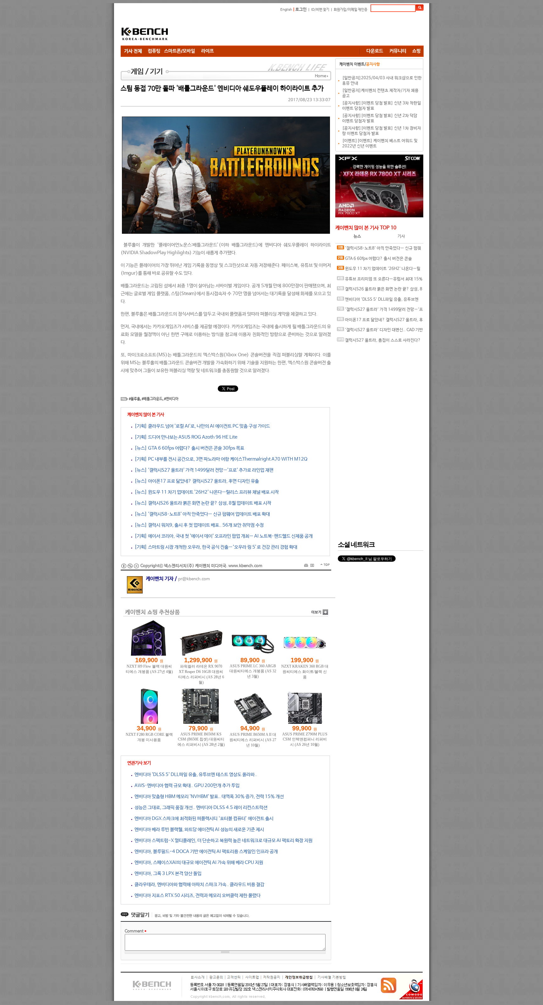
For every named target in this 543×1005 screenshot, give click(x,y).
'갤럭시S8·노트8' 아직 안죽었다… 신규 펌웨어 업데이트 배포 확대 (379, 250)
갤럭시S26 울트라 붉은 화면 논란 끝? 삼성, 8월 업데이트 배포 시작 (379, 291)
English (286, 10)
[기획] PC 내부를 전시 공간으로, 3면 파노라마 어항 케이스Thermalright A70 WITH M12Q (219, 459)
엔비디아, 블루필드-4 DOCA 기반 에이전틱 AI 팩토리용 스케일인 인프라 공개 (205, 851)
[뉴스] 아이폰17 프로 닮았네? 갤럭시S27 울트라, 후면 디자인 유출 (195, 481)
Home (320, 76)
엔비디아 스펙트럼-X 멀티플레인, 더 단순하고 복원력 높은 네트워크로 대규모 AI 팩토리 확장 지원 (222, 840)
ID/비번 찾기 (320, 10)
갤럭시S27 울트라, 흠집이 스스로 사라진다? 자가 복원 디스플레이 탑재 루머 (379, 342)
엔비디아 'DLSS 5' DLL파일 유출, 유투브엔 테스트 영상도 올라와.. (194, 774)
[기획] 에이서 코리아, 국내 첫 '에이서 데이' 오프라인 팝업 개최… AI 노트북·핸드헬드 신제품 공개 (222, 536)
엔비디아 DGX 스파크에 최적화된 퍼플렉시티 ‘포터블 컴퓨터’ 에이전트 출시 (202, 818)
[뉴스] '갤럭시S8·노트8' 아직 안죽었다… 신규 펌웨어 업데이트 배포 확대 (201, 514)
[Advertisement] (309, 30)
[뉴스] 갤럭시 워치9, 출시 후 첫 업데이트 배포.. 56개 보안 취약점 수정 (198, 525)
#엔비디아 (171, 399)
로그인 (301, 9)
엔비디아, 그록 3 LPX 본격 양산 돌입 (166, 873)
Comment (135, 931)
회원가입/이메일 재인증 (350, 10)
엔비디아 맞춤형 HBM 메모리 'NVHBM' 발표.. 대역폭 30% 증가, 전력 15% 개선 (208, 796)
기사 (401, 236)
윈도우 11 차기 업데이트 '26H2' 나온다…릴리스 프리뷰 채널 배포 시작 (378, 270)
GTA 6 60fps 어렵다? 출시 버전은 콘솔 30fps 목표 (374, 260)
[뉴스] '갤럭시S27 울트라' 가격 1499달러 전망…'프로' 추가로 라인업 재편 (202, 470)
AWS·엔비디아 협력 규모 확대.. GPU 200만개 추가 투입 (185, 785)
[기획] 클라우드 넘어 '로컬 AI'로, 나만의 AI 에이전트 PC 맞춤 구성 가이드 (201, 426)
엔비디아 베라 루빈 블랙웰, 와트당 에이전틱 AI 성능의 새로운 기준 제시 (198, 829)
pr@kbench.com (194, 579)
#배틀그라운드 (152, 399)
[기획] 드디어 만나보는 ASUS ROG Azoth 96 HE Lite (184, 437)
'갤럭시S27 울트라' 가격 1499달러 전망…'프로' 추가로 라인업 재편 (380, 311)
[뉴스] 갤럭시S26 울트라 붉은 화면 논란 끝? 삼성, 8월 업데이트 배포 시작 (201, 503)
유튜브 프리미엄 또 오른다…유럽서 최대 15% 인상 (380, 281)
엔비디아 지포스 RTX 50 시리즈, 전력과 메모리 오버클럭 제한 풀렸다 (196, 895)
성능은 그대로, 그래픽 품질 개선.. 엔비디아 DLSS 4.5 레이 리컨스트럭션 (199, 807)
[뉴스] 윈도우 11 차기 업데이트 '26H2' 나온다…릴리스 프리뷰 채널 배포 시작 (205, 492)
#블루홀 (134, 399)
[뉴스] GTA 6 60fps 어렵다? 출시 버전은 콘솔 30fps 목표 (188, 448)
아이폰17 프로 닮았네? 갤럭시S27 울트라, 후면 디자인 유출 (380, 321)
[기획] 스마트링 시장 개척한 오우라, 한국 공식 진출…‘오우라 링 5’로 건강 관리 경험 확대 (214, 547)
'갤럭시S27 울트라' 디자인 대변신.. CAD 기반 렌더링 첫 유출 (380, 332)
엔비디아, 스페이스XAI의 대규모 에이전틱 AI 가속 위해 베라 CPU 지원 (197, 862)
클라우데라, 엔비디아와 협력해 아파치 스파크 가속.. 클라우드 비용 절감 (198, 884)
